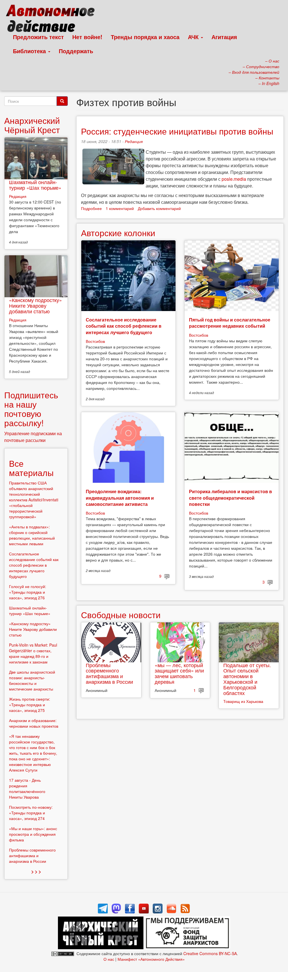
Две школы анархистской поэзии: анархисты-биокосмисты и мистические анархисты (32, 680)
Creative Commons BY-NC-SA (210, 953)
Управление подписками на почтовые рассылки (33, 436)
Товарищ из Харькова (243, 701)
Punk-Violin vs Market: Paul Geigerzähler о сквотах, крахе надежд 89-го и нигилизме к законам (33, 653)
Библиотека (30, 51)
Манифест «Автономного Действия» (151, 959)
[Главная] (52, 20)
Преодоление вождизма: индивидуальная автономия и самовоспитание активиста (120, 497)
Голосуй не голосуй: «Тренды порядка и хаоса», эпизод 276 (27, 592)
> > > (36, 871)
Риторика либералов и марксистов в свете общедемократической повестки (230, 497)
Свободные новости (121, 615)
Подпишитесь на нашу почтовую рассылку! (31, 409)
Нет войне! (87, 37)
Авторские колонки (118, 233)
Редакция (134, 141)
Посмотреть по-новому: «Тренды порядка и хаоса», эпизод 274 (31, 812)
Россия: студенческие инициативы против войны (177, 131)
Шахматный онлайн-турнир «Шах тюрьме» (35, 184)
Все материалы (31, 468)
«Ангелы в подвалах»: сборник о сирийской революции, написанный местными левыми (32, 535)
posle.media (234, 179)
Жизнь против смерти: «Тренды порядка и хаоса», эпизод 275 (29, 704)
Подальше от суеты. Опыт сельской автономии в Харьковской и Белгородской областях (247, 678)
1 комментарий (120, 208)
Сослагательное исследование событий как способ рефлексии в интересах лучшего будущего (123, 326)
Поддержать (76, 51)
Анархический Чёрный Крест (32, 125)
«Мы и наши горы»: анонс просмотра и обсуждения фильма (33, 834)
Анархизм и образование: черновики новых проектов (33, 723)
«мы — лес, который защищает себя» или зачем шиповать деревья (179, 673)
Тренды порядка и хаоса (145, 37)
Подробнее (91, 208)
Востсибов (95, 341)
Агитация (224, 37)
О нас (109, 959)
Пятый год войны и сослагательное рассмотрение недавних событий (229, 322)
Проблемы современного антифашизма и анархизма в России (109, 673)
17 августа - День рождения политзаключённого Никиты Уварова (27, 788)
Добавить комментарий (159, 208)
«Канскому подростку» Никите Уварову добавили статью (35, 305)
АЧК (194, 37)
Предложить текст (38, 37)
